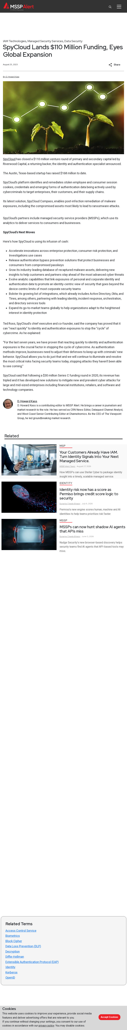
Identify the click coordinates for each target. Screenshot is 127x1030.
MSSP (63, 520)
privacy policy (46, 1025)
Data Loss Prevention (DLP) (23, 946)
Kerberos (11, 972)
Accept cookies (109, 1017)
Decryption (12, 951)
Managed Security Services (45, 41)
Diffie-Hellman (14, 956)
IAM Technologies (14, 41)
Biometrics (12, 935)
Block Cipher (13, 941)
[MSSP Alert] (18, 6)
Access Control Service (20, 930)
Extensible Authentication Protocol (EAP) (32, 962)
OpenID (10, 977)
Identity (66, 483)
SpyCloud (9, 159)
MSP (62, 446)
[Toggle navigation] (119, 6)
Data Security (73, 41)
